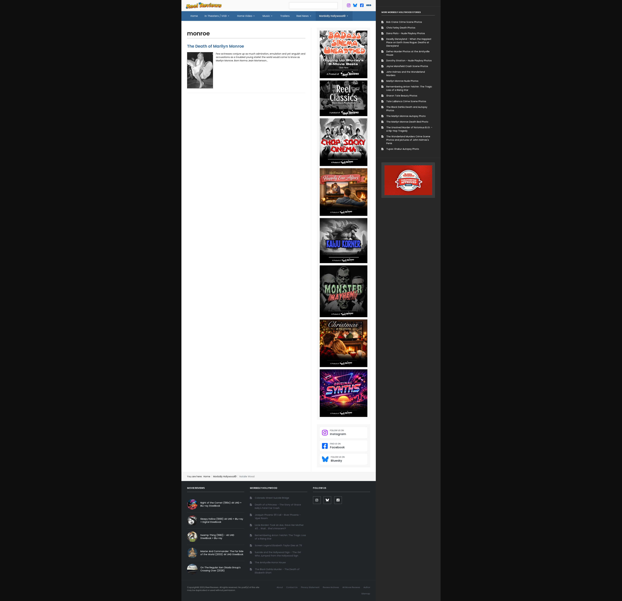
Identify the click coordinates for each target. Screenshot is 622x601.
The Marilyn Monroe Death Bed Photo (407, 121)
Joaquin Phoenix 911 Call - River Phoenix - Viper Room (278, 516)
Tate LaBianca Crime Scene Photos (406, 101)
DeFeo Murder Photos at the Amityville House (408, 53)
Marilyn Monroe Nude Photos (402, 81)
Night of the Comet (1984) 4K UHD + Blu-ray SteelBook (221, 504)
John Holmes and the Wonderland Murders (405, 73)
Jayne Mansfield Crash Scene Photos (407, 66)
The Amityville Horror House (270, 562)
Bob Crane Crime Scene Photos (404, 22)
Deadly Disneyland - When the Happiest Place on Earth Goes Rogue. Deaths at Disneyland (408, 42)
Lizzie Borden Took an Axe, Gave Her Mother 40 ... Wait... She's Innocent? (279, 526)
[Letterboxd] (368, 6)
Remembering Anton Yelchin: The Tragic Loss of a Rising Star (409, 88)
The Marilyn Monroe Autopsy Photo (406, 116)
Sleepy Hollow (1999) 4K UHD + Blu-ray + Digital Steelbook (221, 520)
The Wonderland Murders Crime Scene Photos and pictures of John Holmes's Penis (408, 140)
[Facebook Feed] (361, 6)
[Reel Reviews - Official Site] (204, 5)
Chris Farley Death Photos (400, 27)
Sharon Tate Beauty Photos (401, 95)
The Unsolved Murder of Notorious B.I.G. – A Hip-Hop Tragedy (409, 129)
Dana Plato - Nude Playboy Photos (405, 33)
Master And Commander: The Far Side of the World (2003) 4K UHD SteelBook (221, 553)
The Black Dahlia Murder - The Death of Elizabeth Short (277, 571)
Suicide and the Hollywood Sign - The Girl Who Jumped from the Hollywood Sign (278, 554)
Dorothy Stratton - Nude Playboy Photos (409, 60)
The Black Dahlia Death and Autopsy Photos (406, 108)
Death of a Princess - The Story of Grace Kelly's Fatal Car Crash (278, 506)
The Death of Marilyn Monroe (215, 46)
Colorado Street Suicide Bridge (272, 497)
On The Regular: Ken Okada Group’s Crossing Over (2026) (220, 569)
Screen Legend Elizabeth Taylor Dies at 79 (278, 545)
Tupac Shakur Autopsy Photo (402, 149)
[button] (217, 16)
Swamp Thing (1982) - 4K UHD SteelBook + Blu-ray (217, 536)
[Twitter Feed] (348, 6)
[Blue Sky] (355, 6)
